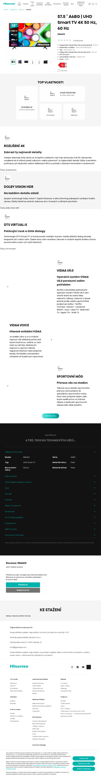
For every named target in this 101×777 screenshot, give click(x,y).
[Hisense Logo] (30, 667)
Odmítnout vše (84, 763)
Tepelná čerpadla (38, 739)
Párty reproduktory (16, 691)
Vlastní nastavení (84, 769)
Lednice (12, 701)
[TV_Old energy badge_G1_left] (62, 67)
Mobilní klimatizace (39, 731)
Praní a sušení (32, 3)
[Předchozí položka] (6, 36)
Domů (6, 10)
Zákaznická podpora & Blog (80, 3)
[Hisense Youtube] (83, 667)
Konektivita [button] (9, 511)
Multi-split (35, 729)
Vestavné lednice (38, 691)
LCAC (34, 734)
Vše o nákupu (65, 709)
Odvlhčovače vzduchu (40, 736)
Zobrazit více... (50, 416)
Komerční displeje (66, 4)
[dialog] (50, 763)
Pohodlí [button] (8, 494)
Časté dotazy (65, 703)
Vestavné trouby (38, 683)
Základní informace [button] (13, 452)
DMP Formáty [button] (11, 529)
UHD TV (21, 10)
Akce (72, 4)
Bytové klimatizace (38, 724)
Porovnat (64, 71)
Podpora (64, 697)
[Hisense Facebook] (72, 667)
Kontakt (63, 701)
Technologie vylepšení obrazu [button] (18, 482)
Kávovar (35, 709)
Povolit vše (83, 758)
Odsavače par (37, 688)
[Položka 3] (26, 61)
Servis (63, 706)
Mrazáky (13, 703)
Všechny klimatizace (39, 721)
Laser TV (13, 686)
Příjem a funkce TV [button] (13, 506)
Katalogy (64, 688)
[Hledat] (96, 4)
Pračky (12, 713)
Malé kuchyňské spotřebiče (41, 706)
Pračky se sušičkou (16, 716)
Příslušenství (14, 721)
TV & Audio (19, 4)
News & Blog (65, 686)
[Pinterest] (88, 667)
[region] (30, 36)
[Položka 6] (45, 61)
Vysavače (35, 711)
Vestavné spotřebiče (39, 4)
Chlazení (25, 4)
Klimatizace (57, 4)
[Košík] (93, 4)
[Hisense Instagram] (77, 667)
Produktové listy (66, 691)
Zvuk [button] (7, 488)
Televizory (13, 10)
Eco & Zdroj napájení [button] (14, 517)
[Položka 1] (13, 61)
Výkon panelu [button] (11, 476)
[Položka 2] (19, 61)
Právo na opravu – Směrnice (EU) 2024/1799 (76, 714)
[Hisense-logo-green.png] (9, 4)
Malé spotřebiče (48, 4)
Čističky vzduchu (38, 726)
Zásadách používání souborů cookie (45, 765)
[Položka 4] (32, 61)
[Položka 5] (39, 61)
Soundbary (14, 688)
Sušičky (12, 719)
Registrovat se (23, 590)
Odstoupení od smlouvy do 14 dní (73, 711)
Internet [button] (8, 500)
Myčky (34, 693)
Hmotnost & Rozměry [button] (14, 535)
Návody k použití (66, 716)
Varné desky (36, 686)
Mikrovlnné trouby (38, 703)
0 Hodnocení (78, 40)
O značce (64, 683)
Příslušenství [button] (10, 523)
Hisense (63, 679)
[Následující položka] (52, 36)
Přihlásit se (23, 585)
